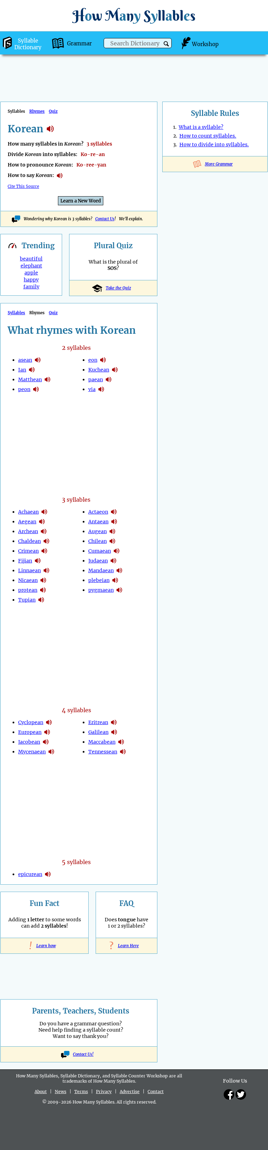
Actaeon (98, 512)
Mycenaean (32, 752)
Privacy (104, 1091)
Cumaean (99, 551)
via (92, 389)
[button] (166, 43)
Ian (22, 370)
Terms (81, 1091)
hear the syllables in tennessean (123, 752)
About (41, 1091)
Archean (28, 531)
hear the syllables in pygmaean (119, 590)
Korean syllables (50, 129)
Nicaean (28, 580)
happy (31, 280)
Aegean (27, 521)
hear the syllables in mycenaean (51, 752)
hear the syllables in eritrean (114, 722)
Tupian (27, 600)
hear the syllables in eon (103, 360)
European (30, 732)
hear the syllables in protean (43, 590)
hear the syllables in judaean (113, 561)
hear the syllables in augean (112, 531)
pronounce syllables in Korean (59, 175)
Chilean (97, 541)
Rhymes (37, 111)
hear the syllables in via (101, 389)
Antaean (98, 521)
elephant (31, 266)
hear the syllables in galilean (114, 732)
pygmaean (101, 590)
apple (31, 273)
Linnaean (29, 570)
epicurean (30, 874)
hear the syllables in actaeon (114, 512)
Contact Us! (83, 1054)
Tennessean (102, 752)
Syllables (16, 312)
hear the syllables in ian (32, 370)
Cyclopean (30, 722)
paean (95, 379)
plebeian (99, 580)
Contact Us (104, 218)
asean (25, 360)
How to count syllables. (207, 136)
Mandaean (101, 570)
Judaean (98, 561)
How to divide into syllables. (214, 144)
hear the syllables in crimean (44, 551)
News (60, 1091)
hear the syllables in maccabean (121, 742)
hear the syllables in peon (36, 389)
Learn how (45, 945)
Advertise (130, 1091)
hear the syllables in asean (37, 360)
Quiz (53, 111)
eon (92, 360)
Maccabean (102, 742)
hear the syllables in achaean (44, 512)
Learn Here (126, 945)
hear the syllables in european (47, 732)
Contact (156, 1091)
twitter (241, 1094)
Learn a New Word (80, 201)
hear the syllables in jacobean (46, 742)
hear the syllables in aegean (42, 521)
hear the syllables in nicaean (43, 580)
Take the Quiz (118, 288)
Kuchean (98, 370)
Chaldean (29, 541)
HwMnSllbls (134, 15)
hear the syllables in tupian (41, 600)
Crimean (28, 551)
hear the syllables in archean (43, 531)
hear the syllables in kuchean (115, 370)
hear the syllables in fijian (37, 561)
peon (24, 389)
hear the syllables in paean (108, 379)
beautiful (31, 259)
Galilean (98, 732)
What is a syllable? (201, 127)
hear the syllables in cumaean (116, 551)
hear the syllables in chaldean (46, 541)
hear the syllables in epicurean (48, 874)
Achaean (28, 512)
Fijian (25, 561)
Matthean (30, 379)
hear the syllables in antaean (114, 521)
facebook (229, 1094)
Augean (97, 531)
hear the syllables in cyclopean (49, 722)
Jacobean (29, 742)
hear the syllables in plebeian (115, 580)
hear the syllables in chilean (112, 541)
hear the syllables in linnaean (46, 570)
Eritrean (98, 722)
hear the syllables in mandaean (119, 570)
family (31, 286)
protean (27, 590)
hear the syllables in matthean (47, 379)
